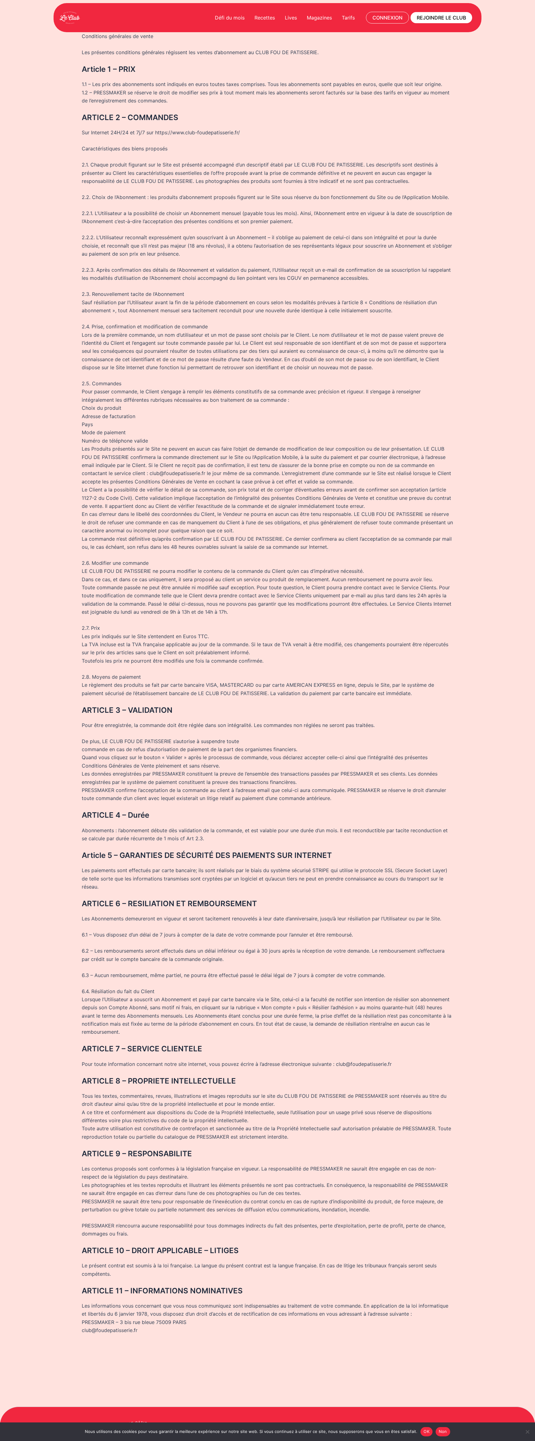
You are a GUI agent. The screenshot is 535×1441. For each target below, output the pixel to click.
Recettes (264, 18)
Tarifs (348, 18)
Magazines (319, 18)
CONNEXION (387, 18)
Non (443, 1431)
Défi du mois (230, 18)
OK (426, 1431)
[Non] (527, 1432)
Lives (291, 18)
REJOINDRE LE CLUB (441, 18)
